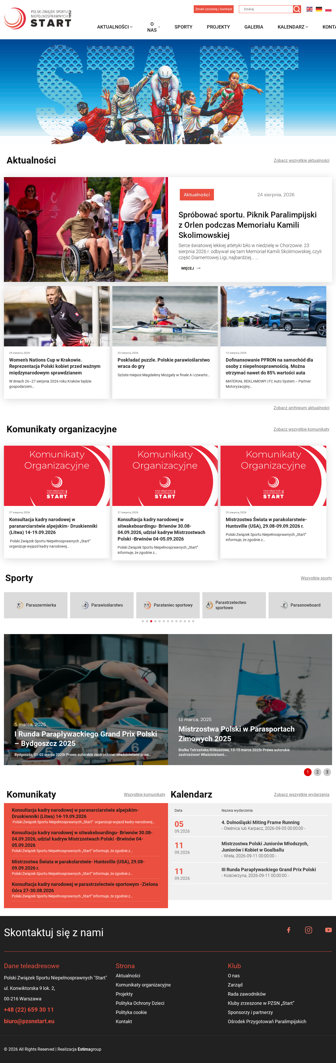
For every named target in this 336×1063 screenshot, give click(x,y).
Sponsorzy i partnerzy (250, 1012)
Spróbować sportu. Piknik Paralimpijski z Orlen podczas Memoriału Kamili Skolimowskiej (247, 225)
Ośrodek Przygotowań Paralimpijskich (267, 1021)
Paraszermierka (41, 605)
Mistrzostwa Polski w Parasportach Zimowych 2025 (236, 734)
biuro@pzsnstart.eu (29, 1021)
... (257, 257)
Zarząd (235, 985)
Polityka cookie (131, 1012)
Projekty (218, 27)
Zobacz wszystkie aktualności (301, 160)
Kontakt (124, 1021)
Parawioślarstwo (107, 605)
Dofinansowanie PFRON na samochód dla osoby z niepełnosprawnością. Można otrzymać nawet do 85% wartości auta (269, 366)
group (89, 1049)
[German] (319, 9)
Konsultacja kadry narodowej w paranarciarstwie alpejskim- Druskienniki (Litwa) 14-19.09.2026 (53, 526)
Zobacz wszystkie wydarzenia (301, 794)
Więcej (187, 268)
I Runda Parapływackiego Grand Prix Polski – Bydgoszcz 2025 (85, 739)
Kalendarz (291, 27)
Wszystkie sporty (316, 578)
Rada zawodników (247, 994)
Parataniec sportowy (173, 605)
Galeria (253, 27)
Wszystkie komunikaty (144, 794)
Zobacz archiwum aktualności (301, 407)
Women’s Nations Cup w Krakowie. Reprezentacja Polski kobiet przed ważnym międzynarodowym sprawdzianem (55, 366)
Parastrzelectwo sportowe (231, 605)
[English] (309, 9)
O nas (152, 27)
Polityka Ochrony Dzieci (140, 1003)
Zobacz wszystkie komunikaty (301, 429)
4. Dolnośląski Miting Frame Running (261, 822)
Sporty (183, 27)
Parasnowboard (306, 605)
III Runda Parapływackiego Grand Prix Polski (269, 869)
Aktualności (113, 27)
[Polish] (328, 9)
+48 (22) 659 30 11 (29, 1009)
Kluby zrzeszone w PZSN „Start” (261, 1003)
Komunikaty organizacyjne (143, 985)
